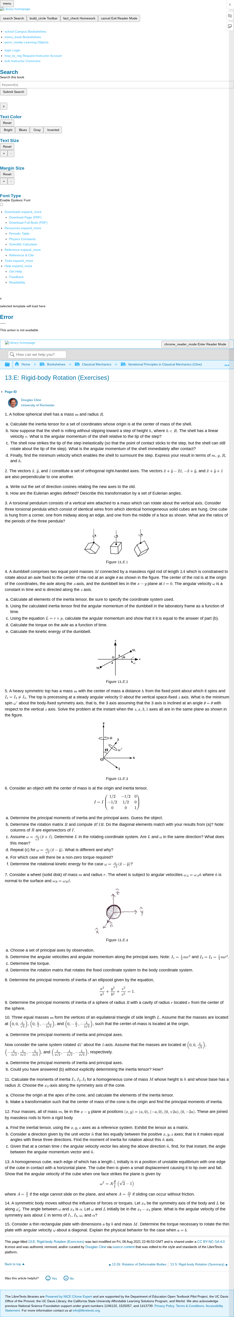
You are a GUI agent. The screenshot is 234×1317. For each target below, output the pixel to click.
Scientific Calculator (23, 244)
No (72, 1278)
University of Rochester (38, 405)
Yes (54, 1278)
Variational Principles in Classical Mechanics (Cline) (165, 364)
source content (123, 1247)
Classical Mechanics (96, 364)
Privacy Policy (164, 1306)
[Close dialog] (3, 323)
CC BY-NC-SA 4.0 (211, 1242)
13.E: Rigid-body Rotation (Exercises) (56, 1242)
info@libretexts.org (86, 1310)
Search (12, 354)
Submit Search (13, 92)
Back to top (13, 1264)
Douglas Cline (31, 400)
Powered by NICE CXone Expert (69, 1296)
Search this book (12, 77)
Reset (7, 123)
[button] (16, 277)
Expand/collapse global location (226, 363)
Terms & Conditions (190, 1306)
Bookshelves (56, 364)
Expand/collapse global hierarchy (10, 364)
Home (26, 364)
